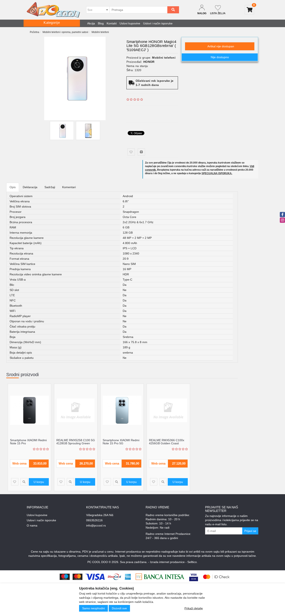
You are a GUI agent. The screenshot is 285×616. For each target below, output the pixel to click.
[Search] (173, 9)
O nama (32, 525)
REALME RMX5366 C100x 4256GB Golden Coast (166, 441)
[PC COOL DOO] (53, 10)
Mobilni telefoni (100, 32)
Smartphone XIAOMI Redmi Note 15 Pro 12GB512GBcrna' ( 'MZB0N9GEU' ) (28, 444)
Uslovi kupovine (130, 23)
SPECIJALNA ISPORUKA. (217, 173)
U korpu (39, 482)
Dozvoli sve (119, 608)
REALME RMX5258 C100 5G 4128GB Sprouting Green (75, 441)
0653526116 (94, 520)
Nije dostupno (220, 57)
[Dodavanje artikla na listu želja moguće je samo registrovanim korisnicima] (131, 152)
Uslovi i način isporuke (158, 23)
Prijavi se (250, 531)
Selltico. (192, 562)
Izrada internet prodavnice (167, 562)
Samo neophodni (93, 608)
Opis (13, 187)
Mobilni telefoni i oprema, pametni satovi (65, 32)
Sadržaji (49, 187)
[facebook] (282, 214)
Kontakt (112, 23)
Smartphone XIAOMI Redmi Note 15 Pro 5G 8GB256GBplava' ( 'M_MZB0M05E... (121, 444)
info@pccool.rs (96, 525)
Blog (101, 23)
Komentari (69, 187)
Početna (34, 32)
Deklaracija (30, 187)
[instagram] (282, 220)
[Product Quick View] (24, 481)
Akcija (91, 23)
